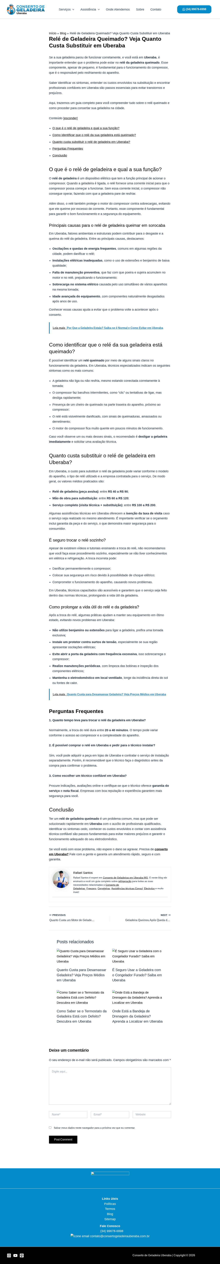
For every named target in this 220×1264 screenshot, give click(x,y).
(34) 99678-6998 (111, 1231)
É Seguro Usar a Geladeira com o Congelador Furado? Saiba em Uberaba (137, 975)
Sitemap (110, 1219)
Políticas (110, 1204)
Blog (110, 1214)
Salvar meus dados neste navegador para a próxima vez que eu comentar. (94, 1127)
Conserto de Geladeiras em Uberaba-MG (125, 877)
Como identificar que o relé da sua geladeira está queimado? (94, 135)
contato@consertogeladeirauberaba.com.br (120, 1236)
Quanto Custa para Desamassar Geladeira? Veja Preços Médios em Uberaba (81, 975)
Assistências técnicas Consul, (127, 888)
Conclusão (59, 155)
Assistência (88, 9)
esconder (70, 118)
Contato (155, 9)
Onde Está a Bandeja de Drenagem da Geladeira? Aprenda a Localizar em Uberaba (137, 1016)
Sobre (140, 9)
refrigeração (124, 881)
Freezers (91, 888)
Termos (110, 1209)
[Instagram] (9, 1255)
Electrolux (149, 888)
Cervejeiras (104, 888)
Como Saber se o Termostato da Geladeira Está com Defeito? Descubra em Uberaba (82, 1016)
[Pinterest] (22, 1255)
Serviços (65, 9)
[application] (72, 9)
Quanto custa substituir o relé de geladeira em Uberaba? (91, 142)
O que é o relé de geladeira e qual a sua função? (85, 128)
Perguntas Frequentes (67, 148)
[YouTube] (15, 1255)
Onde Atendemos (118, 9)
